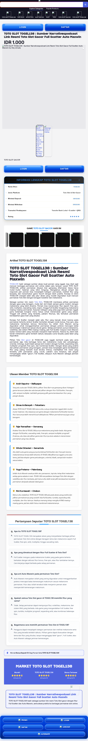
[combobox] (41, 4)
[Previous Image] (4, 87)
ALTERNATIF (45, 733)
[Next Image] (84, 87)
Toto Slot (38, 302)
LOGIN (22, 27)
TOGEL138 (14, 284)
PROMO (24, 720)
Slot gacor (26, 340)
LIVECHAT (66, 727)
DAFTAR (65, 27)
